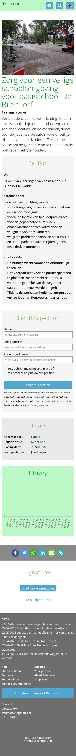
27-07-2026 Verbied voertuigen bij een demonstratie (36, 624)
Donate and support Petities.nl (38, 693)
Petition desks (11, 679)
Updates (39, 666)
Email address (13, 342)
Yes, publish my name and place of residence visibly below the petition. (31, 371)
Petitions (7, 675)
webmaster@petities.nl (16, 713)
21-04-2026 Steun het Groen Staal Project (29, 641)
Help (4, 666)
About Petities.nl (44, 675)
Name (8, 329)
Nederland (38, 442)
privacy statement (40, 405)
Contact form (10, 708)
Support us (41, 679)
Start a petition (11, 671)
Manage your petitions (16, 683)
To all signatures (38, 600)
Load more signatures (38, 588)
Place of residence (16, 354)
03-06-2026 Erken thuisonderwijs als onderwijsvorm (36, 628)
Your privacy (42, 671)
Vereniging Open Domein (38, 741)
